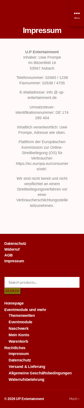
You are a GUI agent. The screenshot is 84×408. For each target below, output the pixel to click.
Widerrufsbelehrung (26, 379)
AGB (8, 255)
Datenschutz (15, 243)
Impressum (14, 261)
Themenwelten (22, 315)
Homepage (14, 303)
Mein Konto (19, 335)
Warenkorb (18, 341)
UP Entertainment (30, 399)
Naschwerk (19, 328)
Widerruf (11, 249)
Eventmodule (20, 322)
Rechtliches (14, 348)
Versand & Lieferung (27, 366)
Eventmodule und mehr (25, 310)
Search (12, 291)
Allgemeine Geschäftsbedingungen (40, 373)
